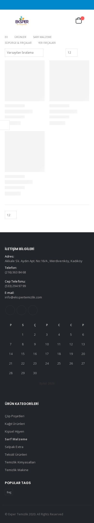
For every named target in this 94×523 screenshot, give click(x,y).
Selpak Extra (14, 447)
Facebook (10, 310)
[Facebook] (86, 5)
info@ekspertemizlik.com (23, 297)
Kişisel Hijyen (14, 431)
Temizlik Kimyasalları (20, 462)
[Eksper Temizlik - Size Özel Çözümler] (22, 20)
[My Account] (66, 20)
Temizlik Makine (16, 470)
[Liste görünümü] (87, 52)
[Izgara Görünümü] (82, 52)
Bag (9, 492)
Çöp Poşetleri (14, 416)
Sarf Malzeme (16, 439)
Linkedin (33, 310)
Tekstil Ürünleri (16, 454)
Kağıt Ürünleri (15, 424)
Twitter (21, 310)
